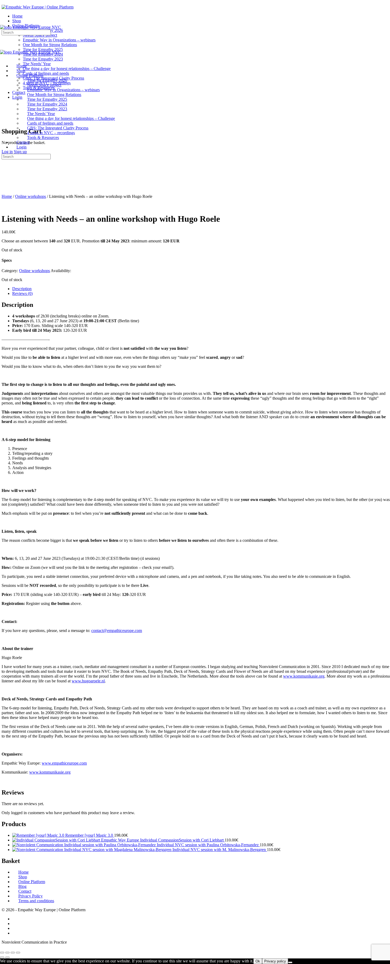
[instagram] (15, 923)
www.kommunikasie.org (50, 772)
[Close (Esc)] (18, 952)
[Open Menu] (3, 22)
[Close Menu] (3, 57)
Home (7, 196)
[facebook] (15, 919)
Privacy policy (275, 961)
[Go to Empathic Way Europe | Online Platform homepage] (37, 7)
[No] (290, 962)
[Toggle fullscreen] (7, 952)
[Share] (13, 952)
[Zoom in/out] (2, 952)
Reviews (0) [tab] (22, 293)
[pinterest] (15, 933)
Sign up (20, 151)
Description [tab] (22, 288)
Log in (7, 151)
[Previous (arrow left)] (2, 957)
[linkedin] (15, 928)
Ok (257, 961)
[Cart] (4, 120)
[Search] (4, 115)
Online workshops (30, 196)
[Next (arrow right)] (7, 957)
